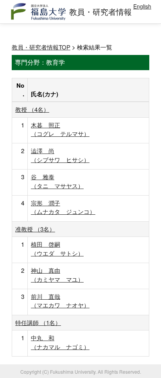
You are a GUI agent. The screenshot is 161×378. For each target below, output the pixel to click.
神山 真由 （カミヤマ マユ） (57, 274)
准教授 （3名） (35, 229)
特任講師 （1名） (38, 322)
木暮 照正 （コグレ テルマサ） (60, 129)
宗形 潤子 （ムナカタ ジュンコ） (63, 207)
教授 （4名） (32, 109)
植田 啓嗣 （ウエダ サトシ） (57, 248)
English (142, 6)
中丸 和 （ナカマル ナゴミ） (60, 342)
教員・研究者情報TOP (41, 47)
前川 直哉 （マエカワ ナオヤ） (60, 300)
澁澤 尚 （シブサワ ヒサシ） (60, 155)
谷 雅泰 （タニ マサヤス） (57, 181)
